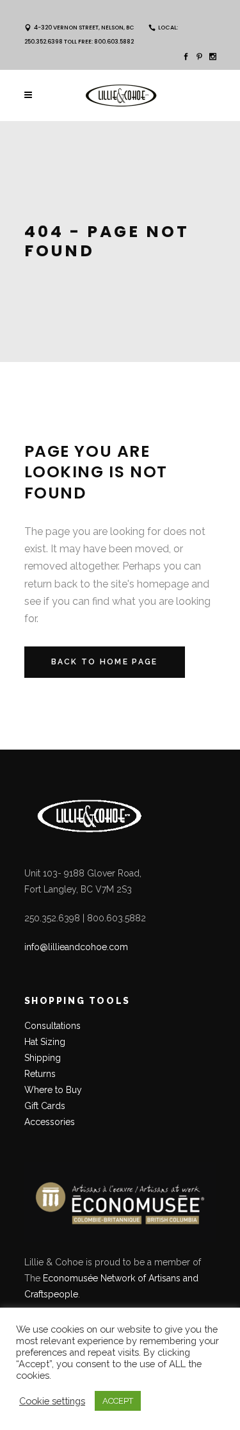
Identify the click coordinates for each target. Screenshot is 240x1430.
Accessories (49, 1122)
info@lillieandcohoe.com (76, 947)
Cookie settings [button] (52, 1400)
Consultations (53, 1026)
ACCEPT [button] (117, 1401)
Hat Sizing (44, 1042)
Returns (40, 1074)
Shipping (42, 1058)
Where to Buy (53, 1090)
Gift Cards (44, 1106)
